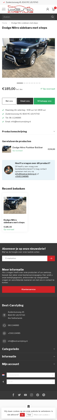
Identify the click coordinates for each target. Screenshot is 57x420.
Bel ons (9, 101)
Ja (22, 414)
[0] (53, 9)
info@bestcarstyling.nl (25, 174)
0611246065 (13, 325)
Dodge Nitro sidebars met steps (24, 23)
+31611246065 (21, 176)
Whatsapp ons (44, 101)
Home (4, 23)
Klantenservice (28, 289)
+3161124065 (14, 333)
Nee (29, 414)
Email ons (25, 101)
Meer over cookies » (42, 415)
